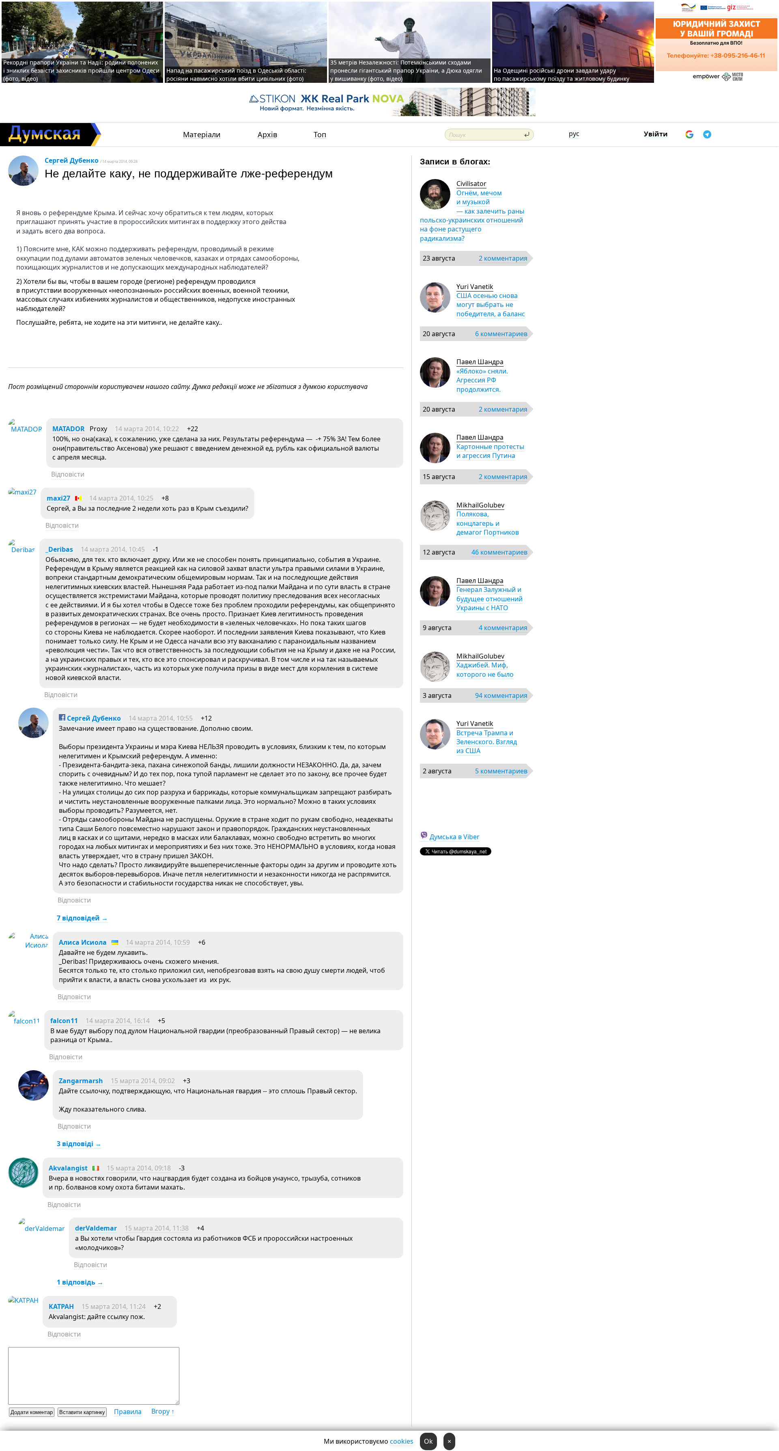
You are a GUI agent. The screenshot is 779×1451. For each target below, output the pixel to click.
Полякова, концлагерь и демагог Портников (487, 523)
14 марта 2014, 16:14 (118, 1020)
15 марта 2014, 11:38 (157, 1228)
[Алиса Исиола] (28, 945)
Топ (320, 134)
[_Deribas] (21, 549)
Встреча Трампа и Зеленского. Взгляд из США (486, 742)
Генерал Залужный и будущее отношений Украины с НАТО (489, 598)
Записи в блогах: (455, 161)
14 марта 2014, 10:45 (113, 549)
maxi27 (58, 498)
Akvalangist (68, 1168)
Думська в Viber (455, 836)
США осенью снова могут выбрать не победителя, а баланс (490, 304)
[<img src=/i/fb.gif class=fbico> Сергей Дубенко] (33, 735)
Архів (267, 134)
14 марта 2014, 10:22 (147, 428)
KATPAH (61, 1306)
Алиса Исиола (83, 942)
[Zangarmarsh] (33, 1098)
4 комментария (503, 627)
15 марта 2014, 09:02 (143, 1080)
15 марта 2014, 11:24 (114, 1306)
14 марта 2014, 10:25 (121, 498)
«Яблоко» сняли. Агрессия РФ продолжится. (482, 380)
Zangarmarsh (81, 1080)
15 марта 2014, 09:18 (139, 1168)
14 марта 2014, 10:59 (158, 942)
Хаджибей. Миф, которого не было (485, 669)
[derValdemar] (41, 1228)
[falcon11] (24, 1021)
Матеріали (202, 134)
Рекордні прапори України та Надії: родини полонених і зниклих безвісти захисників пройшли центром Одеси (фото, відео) (81, 70)
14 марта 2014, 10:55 (161, 718)
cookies (401, 1441)
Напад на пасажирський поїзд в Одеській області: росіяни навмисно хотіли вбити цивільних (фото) (236, 74)
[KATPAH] (23, 1300)
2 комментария (503, 258)
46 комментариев (499, 552)
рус (574, 133)
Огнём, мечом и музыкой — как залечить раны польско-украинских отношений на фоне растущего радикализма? (472, 215)
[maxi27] (22, 492)
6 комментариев (501, 333)
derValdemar (96, 1228)
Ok (428, 1441)
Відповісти (67, 474)
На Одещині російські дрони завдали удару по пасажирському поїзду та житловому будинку (561, 74)
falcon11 (64, 1020)
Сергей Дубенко (72, 160)
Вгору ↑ (162, 1411)
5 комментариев (501, 771)
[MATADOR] (25, 429)
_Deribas (59, 549)
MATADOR (68, 428)
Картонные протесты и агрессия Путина (490, 451)
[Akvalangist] (23, 1185)
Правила (128, 1411)
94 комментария (501, 695)
